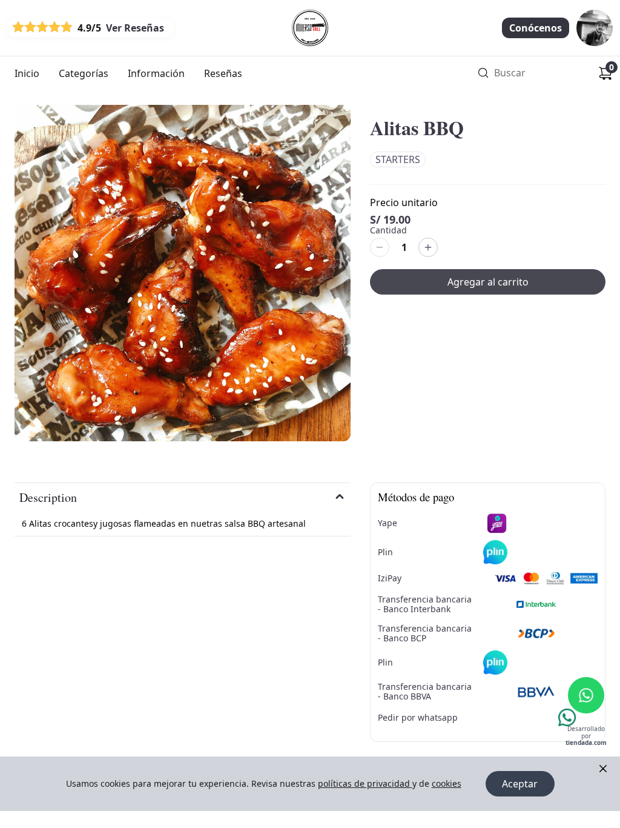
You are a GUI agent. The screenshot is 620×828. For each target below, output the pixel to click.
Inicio (27, 73)
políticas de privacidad (364, 783)
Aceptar (520, 783)
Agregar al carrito (488, 282)
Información (156, 73)
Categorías (83, 73)
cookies (446, 783)
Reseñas (223, 73)
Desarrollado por (586, 736)
